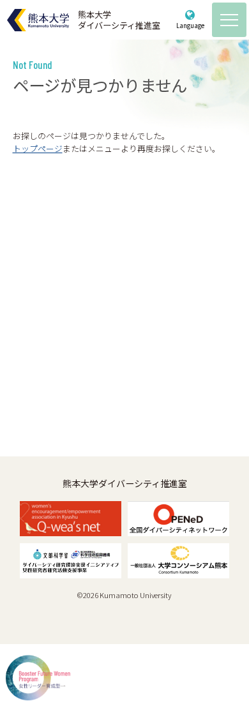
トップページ (38, 148)
